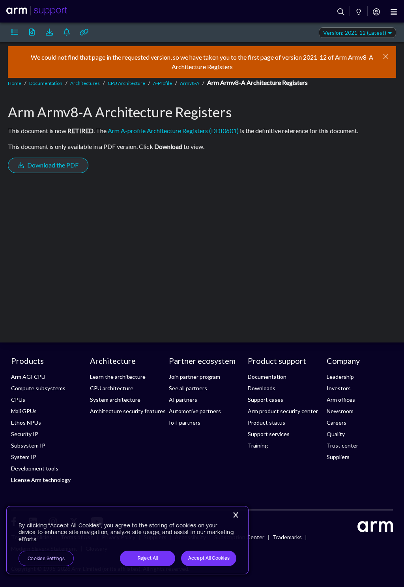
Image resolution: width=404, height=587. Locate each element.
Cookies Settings (46, 558)
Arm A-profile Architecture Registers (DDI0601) (173, 130)
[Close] (235, 515)
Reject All (148, 558)
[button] (14, 32)
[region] (127, 540)
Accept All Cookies (209, 558)
